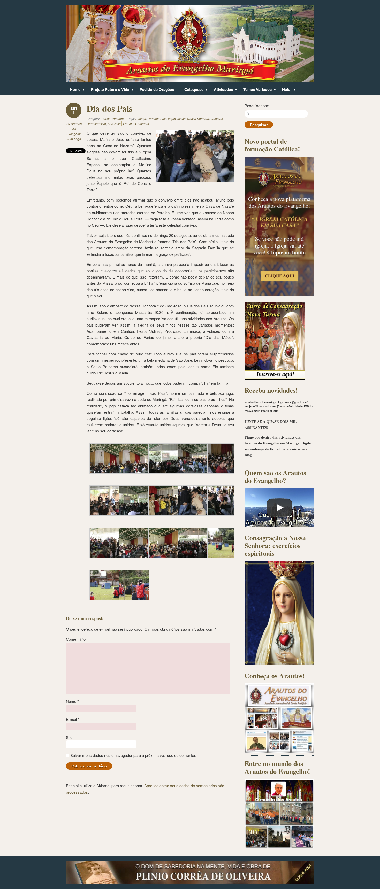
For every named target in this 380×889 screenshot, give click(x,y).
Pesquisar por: (257, 105)
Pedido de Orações (157, 89)
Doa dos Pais (157, 118)
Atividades (221, 90)
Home (73, 90)
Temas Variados (255, 90)
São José (114, 123)
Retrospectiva (96, 123)
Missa (181, 118)
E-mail (72, 719)
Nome (72, 701)
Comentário (76, 639)
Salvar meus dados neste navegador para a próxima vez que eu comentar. (133, 755)
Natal (284, 90)
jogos (172, 118)
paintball (217, 118)
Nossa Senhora (198, 118)
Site (69, 737)
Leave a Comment (136, 123)
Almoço (140, 118)
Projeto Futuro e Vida (108, 90)
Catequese (191, 90)
